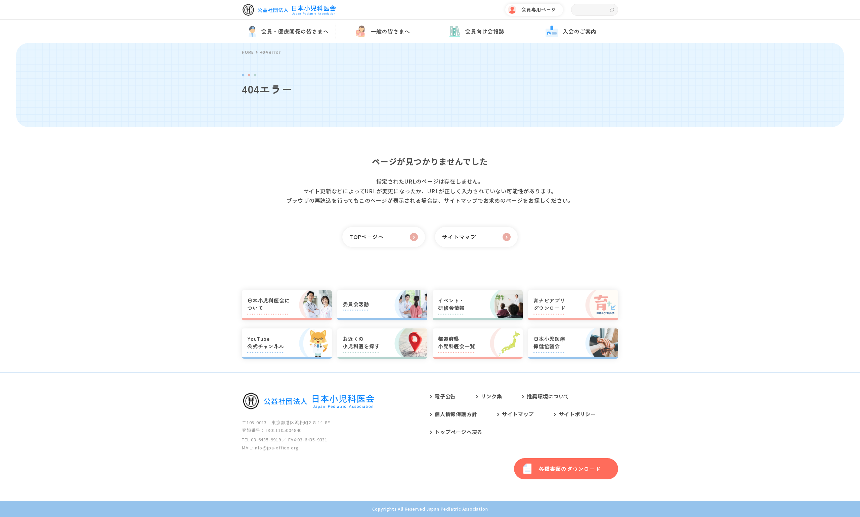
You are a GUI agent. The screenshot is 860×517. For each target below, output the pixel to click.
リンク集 (491, 396)
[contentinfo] (430, 444)
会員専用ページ (538, 9)
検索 (612, 10)
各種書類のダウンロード (570, 469)
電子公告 (445, 396)
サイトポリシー (577, 413)
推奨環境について (548, 396)
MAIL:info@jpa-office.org (270, 447)
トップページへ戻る (458, 431)
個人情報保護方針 (456, 413)
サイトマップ (518, 413)
